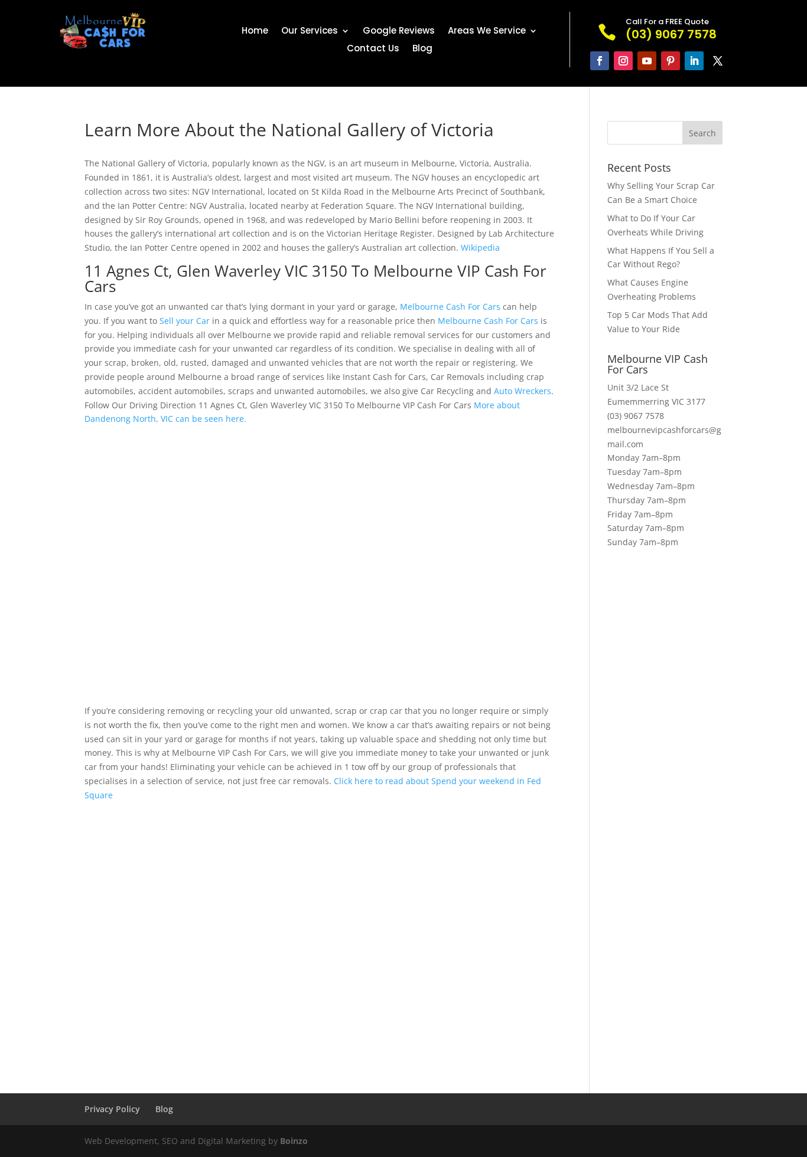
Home (255, 32)
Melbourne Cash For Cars (450, 306)
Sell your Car (185, 320)
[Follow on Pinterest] (670, 60)
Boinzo (294, 1140)
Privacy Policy (112, 1109)
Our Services (309, 32)
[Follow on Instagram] (623, 60)
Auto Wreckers (522, 390)
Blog (422, 49)
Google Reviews (399, 32)
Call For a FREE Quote (667, 21)
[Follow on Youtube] (646, 60)
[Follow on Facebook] (599, 60)
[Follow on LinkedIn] (694, 60)
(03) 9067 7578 (635, 415)
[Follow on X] (717, 60)
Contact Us (373, 49)
